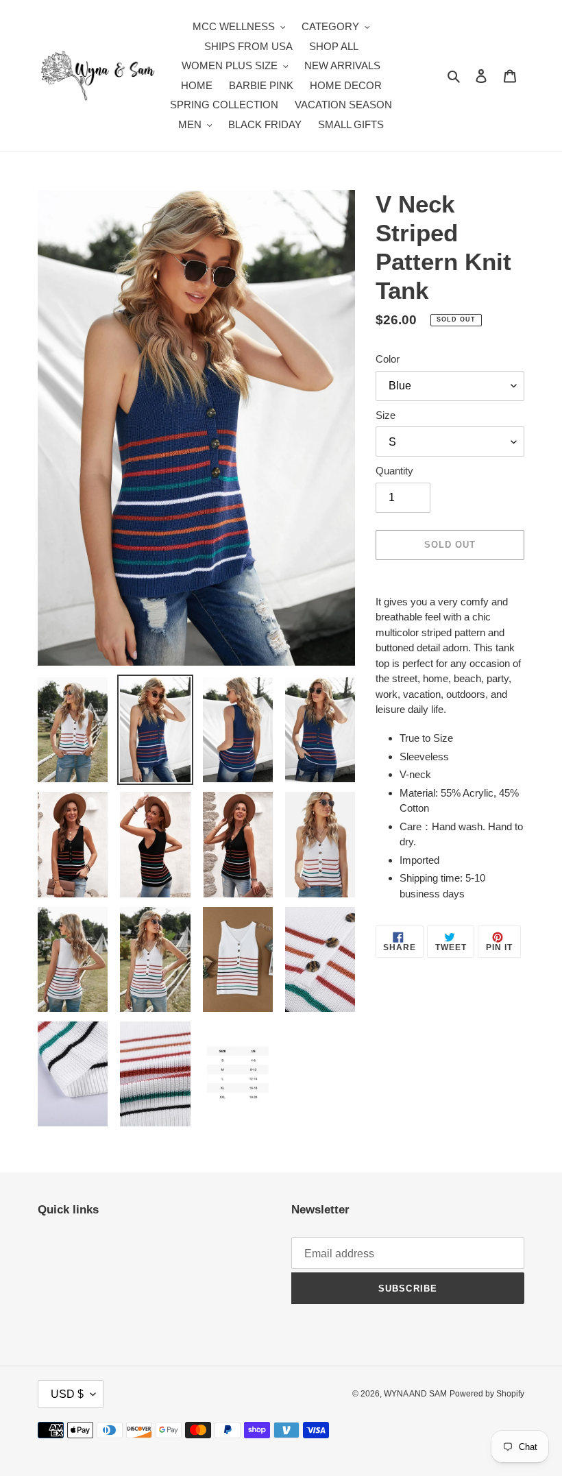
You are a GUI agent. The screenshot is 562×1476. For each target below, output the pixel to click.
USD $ (67, 1394)
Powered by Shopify (487, 1394)
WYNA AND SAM (415, 1394)
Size (385, 415)
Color (388, 359)
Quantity (394, 470)
